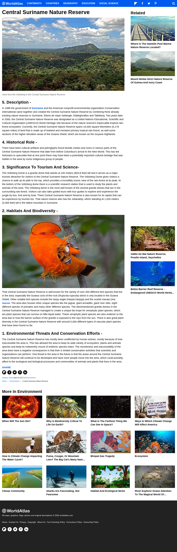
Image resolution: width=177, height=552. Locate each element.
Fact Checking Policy (56, 522)
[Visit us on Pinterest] (21, 529)
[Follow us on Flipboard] (4, 529)
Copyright (32, 522)
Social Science (108, 3)
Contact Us (13, 522)
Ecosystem (141, 456)
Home (4, 522)
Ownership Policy (91, 522)
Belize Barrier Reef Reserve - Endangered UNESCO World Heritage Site (153, 292)
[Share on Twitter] (15, 372)
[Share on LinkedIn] (25, 372)
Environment (31, 378)
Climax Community (13, 491)
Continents (34, 3)
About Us (41, 522)
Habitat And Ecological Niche (108, 491)
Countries (52, 3)
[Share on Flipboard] (4, 372)
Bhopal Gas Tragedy (103, 456)
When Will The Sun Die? (16, 421)
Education (88, 3)
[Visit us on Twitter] (15, 529)
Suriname (37, 108)
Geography (70, 3)
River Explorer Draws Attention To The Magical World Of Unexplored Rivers (153, 494)
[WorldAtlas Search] (173, 3)
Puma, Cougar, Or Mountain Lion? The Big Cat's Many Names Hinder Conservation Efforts (65, 459)
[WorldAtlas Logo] (13, 3)
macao (6, 303)
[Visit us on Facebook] (10, 529)
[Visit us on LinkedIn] (26, 529)
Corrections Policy (74, 522)
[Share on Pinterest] (20, 372)
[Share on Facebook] (9, 372)
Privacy (23, 522)
